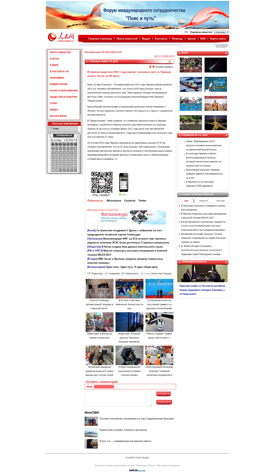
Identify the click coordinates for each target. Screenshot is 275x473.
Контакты (161, 38)
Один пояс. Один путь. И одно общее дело (132, 267)
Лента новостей (127, 38)
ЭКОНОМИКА (57, 78)
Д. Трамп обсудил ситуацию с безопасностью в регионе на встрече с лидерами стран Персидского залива (201, 250)
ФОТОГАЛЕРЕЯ (58, 116)
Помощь (177, 38)
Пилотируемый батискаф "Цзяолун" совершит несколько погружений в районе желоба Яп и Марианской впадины (159, 375)
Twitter (142, 200)
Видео (146, 38)
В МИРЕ (54, 65)
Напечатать (131, 273)
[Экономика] (94, 238)
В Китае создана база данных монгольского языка (132, 246)
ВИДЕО (54, 109)
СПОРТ (54, 103)
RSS (203, 38)
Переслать (96, 273)
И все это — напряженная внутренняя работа (125, 441)
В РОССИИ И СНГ (59, 71)
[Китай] (91, 230)
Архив (191, 38)
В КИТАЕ (54, 58)
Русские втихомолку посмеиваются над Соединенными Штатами (137, 418)
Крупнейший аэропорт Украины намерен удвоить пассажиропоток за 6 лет (204, 174)
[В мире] (92, 258)
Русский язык (92, 52)
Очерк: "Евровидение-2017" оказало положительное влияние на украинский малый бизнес (203, 145)
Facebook (129, 200)
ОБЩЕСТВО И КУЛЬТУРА (63, 97)
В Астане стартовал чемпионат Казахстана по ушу (129, 304)
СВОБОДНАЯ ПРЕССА (194, 261)
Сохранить (114, 273)
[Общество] (94, 246)
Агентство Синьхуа (161, 273)
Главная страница (100, 38)
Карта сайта (218, 38)
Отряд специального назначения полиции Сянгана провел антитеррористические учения (129, 375)
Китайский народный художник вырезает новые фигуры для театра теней (99, 371)
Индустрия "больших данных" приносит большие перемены (129, 337)
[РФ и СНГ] (93, 250)
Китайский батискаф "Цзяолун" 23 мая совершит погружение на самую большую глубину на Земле (203, 238)
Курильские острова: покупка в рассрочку (123, 429)
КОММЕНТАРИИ (58, 84)
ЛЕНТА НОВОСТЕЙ (60, 52)
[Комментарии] (96, 267)
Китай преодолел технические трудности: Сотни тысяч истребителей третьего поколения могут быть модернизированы (203, 226)
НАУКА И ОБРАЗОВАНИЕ (64, 90)
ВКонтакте (114, 200)
